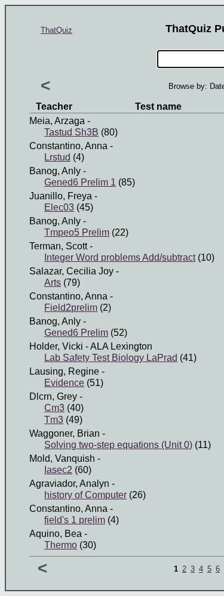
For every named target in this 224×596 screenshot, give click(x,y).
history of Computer (85, 495)
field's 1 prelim (74, 520)
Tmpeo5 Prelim (76, 232)
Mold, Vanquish (62, 458)
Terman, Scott (58, 246)
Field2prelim (70, 307)
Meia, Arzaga (57, 121)
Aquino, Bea (55, 534)
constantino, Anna (68, 146)
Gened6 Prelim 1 (80, 182)
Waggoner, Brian (64, 433)
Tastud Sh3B (71, 132)
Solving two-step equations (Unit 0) (118, 445)
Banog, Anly (55, 171)
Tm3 (53, 420)
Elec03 (59, 207)
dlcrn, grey (53, 396)
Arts (52, 282)
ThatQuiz (56, 30)
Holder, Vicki (56, 346)
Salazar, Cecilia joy (71, 271)
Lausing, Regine (64, 371)
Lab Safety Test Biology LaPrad (110, 358)
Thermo (60, 545)
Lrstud (57, 157)
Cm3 (54, 408)
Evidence (64, 383)
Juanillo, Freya (60, 196)
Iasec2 (58, 470)
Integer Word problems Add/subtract (119, 257)
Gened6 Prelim (76, 333)
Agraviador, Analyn (69, 483)
